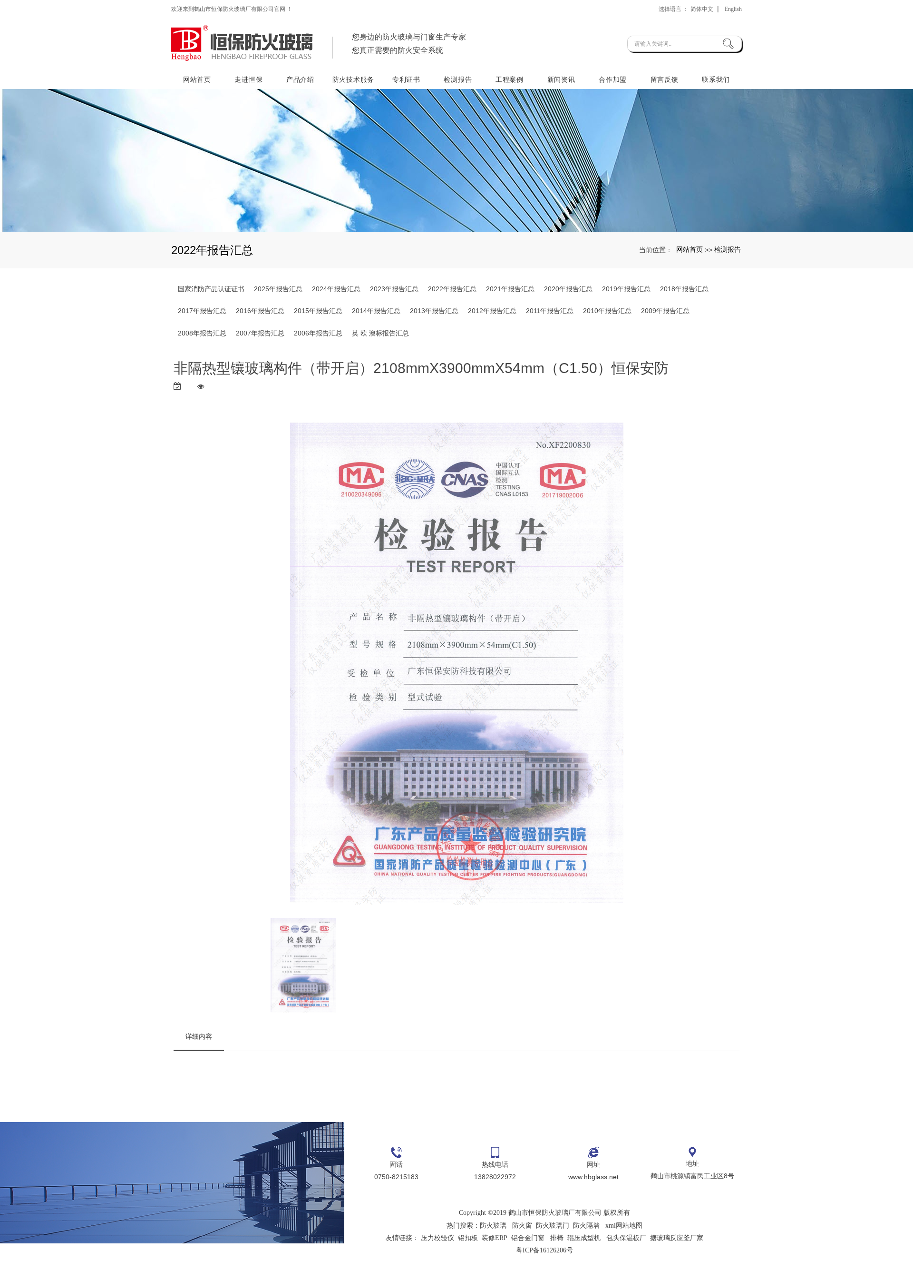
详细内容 (198, 1036)
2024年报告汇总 (336, 289)
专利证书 (406, 79)
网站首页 (197, 79)
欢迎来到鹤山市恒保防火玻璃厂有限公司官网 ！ (231, 9)
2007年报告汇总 (260, 333)
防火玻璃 (493, 1225)
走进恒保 (248, 79)
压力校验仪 (437, 1237)
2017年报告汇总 (202, 311)
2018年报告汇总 (684, 289)
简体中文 (701, 9)
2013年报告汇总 (434, 311)
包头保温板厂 (626, 1237)
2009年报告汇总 (665, 311)
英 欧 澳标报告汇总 (380, 333)
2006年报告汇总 (318, 333)
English (733, 9)
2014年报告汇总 (376, 311)
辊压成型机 (584, 1237)
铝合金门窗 (527, 1237)
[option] (457, 665)
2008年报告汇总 (202, 333)
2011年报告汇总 (549, 311)
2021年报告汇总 (510, 289)
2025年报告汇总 (278, 289)
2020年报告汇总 (568, 289)
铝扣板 (468, 1237)
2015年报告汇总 (318, 311)
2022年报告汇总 (452, 289)
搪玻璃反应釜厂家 (676, 1237)
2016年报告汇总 (260, 311)
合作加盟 (613, 79)
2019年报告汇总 (626, 289)
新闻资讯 (561, 79)
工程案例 (509, 79)
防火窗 (522, 1225)
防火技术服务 (353, 79)
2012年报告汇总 (492, 311)
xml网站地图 (623, 1225)
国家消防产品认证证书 (211, 289)
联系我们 (716, 79)
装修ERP (494, 1237)
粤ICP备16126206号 (544, 1250)
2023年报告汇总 (394, 289)
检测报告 (458, 79)
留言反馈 (665, 79)
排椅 (556, 1237)
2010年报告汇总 (607, 311)
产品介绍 (300, 79)
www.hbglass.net (593, 1177)
